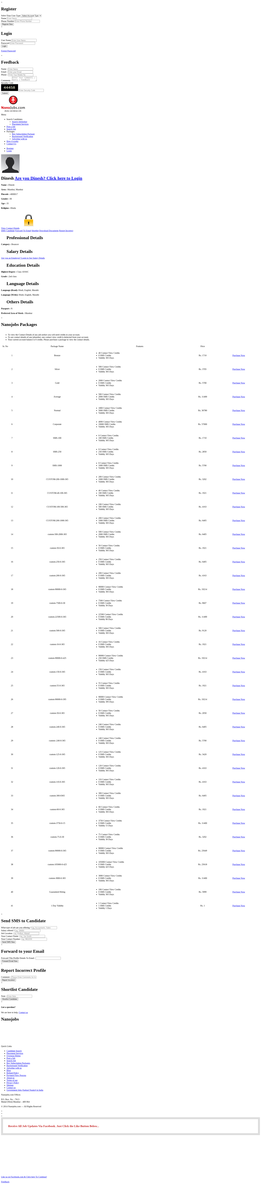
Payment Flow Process (16, 1075)
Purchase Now (238, 355)
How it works (12, 141)
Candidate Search (14, 1051)
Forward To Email (23, 231)
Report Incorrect (66, 231)
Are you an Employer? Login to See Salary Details (23, 258)
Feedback (5, 1182)
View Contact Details (10, 228)
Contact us (23, 1012)
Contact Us (11, 144)
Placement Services (20, 124)
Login (9, 151)
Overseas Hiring (14, 1056)
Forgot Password (8, 51)
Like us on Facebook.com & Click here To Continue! (24, 1177)
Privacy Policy (13, 1083)
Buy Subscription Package (23, 134)
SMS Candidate (8, 231)
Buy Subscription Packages (18, 1063)
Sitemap (10, 1085)
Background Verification (22, 136)
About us (10, 1078)
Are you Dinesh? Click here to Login (48, 178)
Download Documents (49, 231)
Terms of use (12, 1080)
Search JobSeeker (19, 122)
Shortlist (35, 231)
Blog (9, 1070)
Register (10, 148)
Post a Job (11, 126)
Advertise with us (19, 139)
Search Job (11, 129)
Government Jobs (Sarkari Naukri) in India (25, 1090)
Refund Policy (13, 1073)
